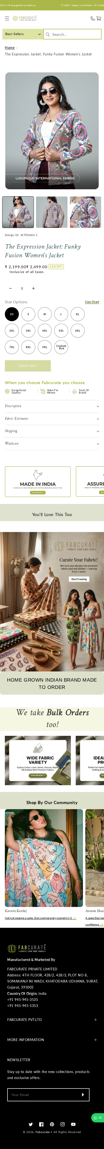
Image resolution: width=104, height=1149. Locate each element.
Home (10, 48)
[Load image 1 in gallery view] (18, 212)
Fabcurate (43, 1132)
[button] (7, 18)
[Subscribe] (83, 1095)
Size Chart (92, 302)
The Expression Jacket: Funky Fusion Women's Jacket (48, 54)
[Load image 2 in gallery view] (51, 212)
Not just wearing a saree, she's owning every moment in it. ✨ (40, 918)
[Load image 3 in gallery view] (85, 212)
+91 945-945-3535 (22, 999)
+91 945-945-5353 (22, 1006)
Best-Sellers (14, 34)
